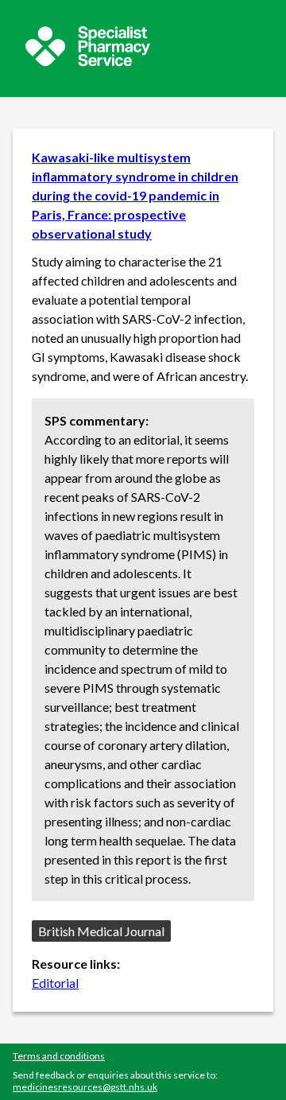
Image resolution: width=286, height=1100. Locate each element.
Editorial (55, 982)
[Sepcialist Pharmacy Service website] (87, 61)
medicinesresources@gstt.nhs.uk (85, 1087)
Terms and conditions (59, 1056)
